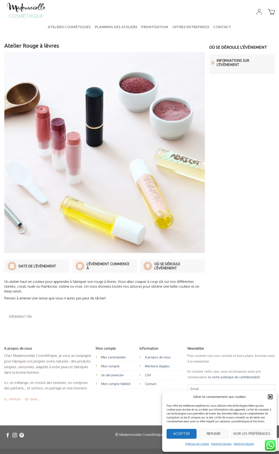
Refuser (214, 434)
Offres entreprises (190, 27)
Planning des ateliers (116, 27)
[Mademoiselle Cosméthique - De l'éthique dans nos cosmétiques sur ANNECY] (26, 10)
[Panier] (271, 11)
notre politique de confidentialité (236, 377)
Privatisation (154, 27)
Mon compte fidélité (116, 384)
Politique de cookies (197, 443)
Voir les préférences (251, 434)
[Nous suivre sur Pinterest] (21, 435)
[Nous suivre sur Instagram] (14, 435)
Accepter (181, 434)
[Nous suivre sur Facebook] (7, 435)
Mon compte (110, 366)
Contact (222, 27)
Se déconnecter (112, 375)
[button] (270, 397)
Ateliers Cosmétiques (69, 27)
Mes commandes (113, 357)
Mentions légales (221, 443)
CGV (148, 375)
